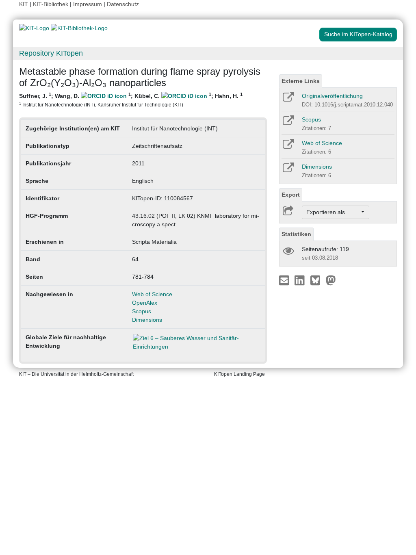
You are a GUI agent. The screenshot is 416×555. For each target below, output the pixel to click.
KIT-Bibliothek (51, 4)
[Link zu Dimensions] (288, 170)
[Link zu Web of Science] (288, 146)
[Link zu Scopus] (288, 123)
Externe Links (301, 81)
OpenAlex (144, 302)
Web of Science (152, 294)
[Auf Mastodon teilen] (331, 280)
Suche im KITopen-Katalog (358, 34)
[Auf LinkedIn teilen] (300, 280)
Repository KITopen (51, 53)
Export (291, 194)
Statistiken (296, 234)
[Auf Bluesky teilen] (317, 280)
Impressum (87, 4)
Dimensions (147, 320)
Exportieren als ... (333, 212)
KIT (23, 4)
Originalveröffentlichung (332, 96)
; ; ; (131, 99)
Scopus (141, 311)
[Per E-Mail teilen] (285, 280)
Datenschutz (123, 4)
